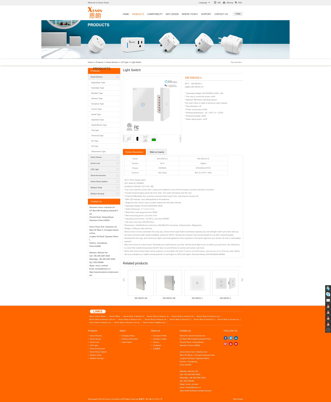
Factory (156, 342)
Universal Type (97, 136)
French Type (96, 109)
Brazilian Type (97, 93)
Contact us (221, 14)
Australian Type (97, 88)
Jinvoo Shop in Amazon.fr (180, 319)
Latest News (127, 342)
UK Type (94, 141)
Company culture (160, 339)
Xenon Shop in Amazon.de (182, 316)
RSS (240, 3)
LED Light (95, 169)
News (123, 330)
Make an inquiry (157, 152)
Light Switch (136, 62)
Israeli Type (96, 114)
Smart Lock (95, 163)
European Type (97, 104)
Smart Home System (99, 181)
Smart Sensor (96, 157)
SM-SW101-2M (141, 298)
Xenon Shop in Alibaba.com (154, 322)
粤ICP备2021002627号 (153, 399)
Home (126, 14)
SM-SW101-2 (225, 298)
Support (206, 14)
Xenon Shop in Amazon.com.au (102, 319)
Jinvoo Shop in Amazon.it (204, 319)
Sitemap (230, 3)
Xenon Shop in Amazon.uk (157, 316)
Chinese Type (97, 98)
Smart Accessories (98, 175)
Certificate (157, 345)
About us (155, 330)
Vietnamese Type (98, 151)
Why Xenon (172, 14)
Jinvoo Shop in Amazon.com (129, 319)
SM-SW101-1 (197, 298)
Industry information (130, 339)
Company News (128, 336)
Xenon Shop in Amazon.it (133, 316)
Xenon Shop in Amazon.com (208, 316)
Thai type (95, 130)
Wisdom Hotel (96, 188)
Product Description (134, 152)
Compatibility (155, 14)
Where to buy (190, 14)
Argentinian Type (98, 82)
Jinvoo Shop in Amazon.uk (228, 319)
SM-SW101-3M (169, 298)
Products (138, 14)
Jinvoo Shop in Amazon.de (155, 319)
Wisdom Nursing (97, 194)
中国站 (238, 14)
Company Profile (159, 336)
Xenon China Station (97, 316)
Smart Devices (112, 62)
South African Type (99, 125)
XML (219, 3)
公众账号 (156, 349)
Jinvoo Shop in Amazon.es (100, 322)
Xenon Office (114, 316)
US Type (124, 62)
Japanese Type (97, 120)
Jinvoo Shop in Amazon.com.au (127, 322)
